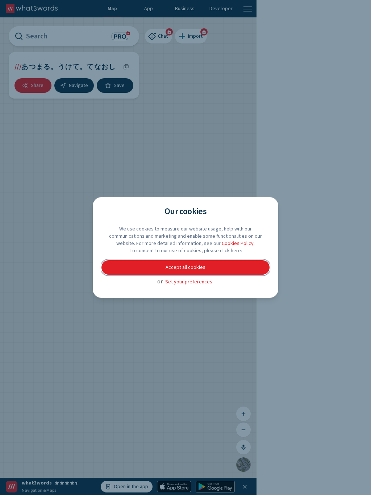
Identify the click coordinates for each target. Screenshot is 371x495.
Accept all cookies (185, 267)
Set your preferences (188, 282)
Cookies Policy (238, 243)
